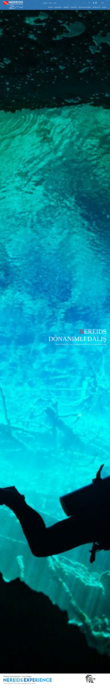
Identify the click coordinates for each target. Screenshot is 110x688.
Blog (50, 3)
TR (100, 3)
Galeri (54, 3)
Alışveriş (45, 3)
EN (103, 3)
